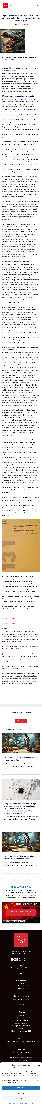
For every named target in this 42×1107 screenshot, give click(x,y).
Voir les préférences (21, 1099)
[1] (22, 179)
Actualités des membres (21, 1060)
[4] (12, 516)
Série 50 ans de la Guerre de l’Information (21, 1042)
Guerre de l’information (21, 999)
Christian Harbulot (22, 24)
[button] (39, 1066)
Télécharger (20, 721)
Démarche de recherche (21, 986)
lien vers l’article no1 (9, 624)
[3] (32, 360)
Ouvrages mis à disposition (21, 1026)
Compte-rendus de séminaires (21, 1018)
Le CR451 (21, 983)
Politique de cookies (12, 1103)
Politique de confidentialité (26, 1103)
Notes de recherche (21, 1020)
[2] (29, 355)
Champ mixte (21, 1005)
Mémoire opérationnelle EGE (21, 1031)
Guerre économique (21, 1002)
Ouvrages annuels (21, 1023)
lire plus (7, 769)
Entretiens (21, 1028)
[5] (19, 606)
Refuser (21, 1093)
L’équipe (21, 989)
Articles (21, 1015)
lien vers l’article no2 (9, 619)
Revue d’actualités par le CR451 (21, 1058)
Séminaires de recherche (21, 1052)
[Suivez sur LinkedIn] (21, 973)
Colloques (21, 1055)
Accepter (21, 1088)
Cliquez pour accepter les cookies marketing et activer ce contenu (21, 932)
